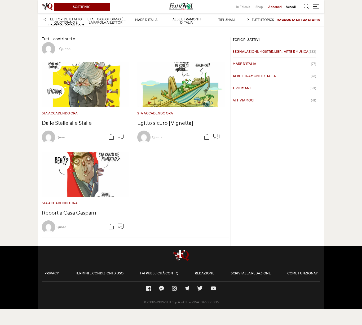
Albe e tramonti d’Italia (187, 21)
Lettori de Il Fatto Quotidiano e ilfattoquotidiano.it (66, 22)
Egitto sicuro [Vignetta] (165, 123)
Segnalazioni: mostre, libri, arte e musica (274, 52)
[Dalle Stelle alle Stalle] (85, 84)
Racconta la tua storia (298, 20)
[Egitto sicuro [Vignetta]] (181, 84)
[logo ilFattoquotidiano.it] (47, 6)
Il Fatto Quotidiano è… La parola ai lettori (106, 21)
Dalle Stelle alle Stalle (67, 123)
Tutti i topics (263, 20)
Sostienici (82, 7)
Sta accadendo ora (60, 113)
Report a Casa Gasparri (69, 213)
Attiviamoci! (274, 100)
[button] (316, 7)
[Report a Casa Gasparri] (85, 174)
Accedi (291, 7)
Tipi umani (226, 19)
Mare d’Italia (146, 19)
